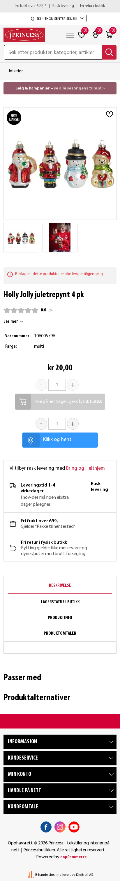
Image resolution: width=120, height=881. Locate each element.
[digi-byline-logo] (31, 875)
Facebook (46, 826)
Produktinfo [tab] (60, 618)
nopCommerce (73, 857)
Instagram (60, 826)
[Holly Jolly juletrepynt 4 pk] (21, 237)
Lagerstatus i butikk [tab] (60, 602)
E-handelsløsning (48, 875)
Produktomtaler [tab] (60, 633)
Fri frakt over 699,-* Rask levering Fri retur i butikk (60, 6)
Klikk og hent (57, 439)
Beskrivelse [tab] (60, 585)
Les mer (10, 321)
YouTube (74, 826)
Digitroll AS (84, 875)
